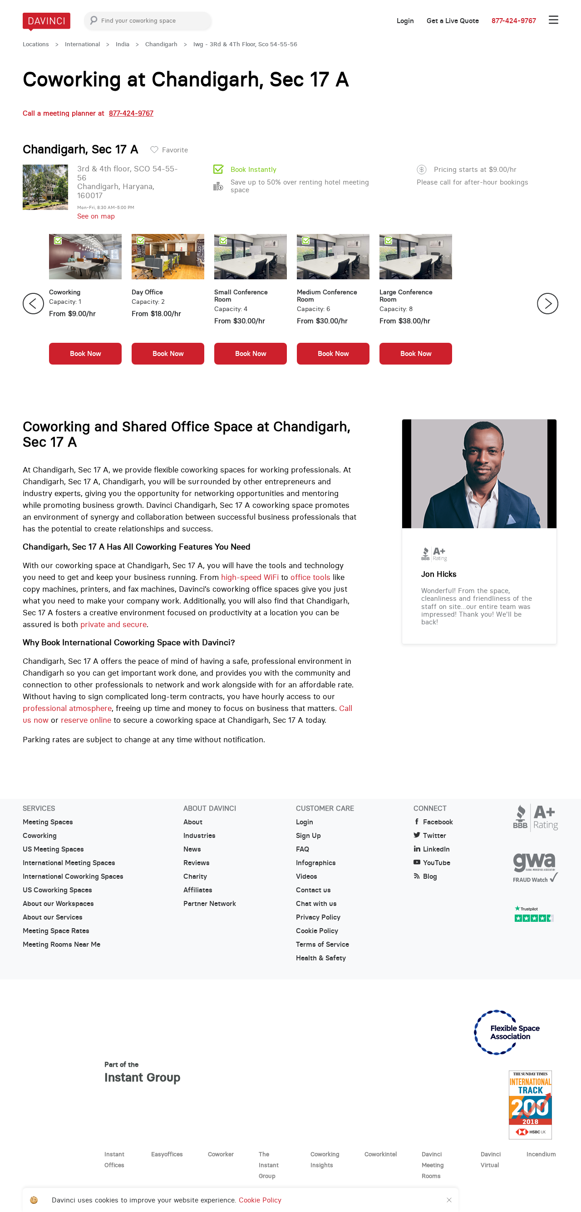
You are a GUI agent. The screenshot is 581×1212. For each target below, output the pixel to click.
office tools (310, 577)
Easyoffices (167, 1154)
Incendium (541, 1154)
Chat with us (316, 904)
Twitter (434, 836)
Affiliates (197, 890)
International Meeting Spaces (69, 863)
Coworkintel (380, 1154)
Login (405, 21)
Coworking (40, 836)
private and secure (113, 624)
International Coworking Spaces (73, 876)
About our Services (53, 917)
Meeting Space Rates (56, 931)
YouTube (436, 863)
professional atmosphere (67, 708)
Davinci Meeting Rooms (433, 1164)
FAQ (302, 849)
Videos (306, 876)
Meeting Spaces (48, 822)
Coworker (221, 1154)
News (192, 849)
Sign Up (308, 836)
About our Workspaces (58, 904)
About (192, 822)
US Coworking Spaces (57, 890)
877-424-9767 (514, 21)
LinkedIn (436, 849)
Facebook (438, 822)
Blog (430, 876)
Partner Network (209, 904)
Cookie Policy (317, 931)
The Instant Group (269, 1164)
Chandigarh (161, 44)
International (82, 44)
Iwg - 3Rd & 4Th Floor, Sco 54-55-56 (245, 44)
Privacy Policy (318, 917)
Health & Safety (321, 958)
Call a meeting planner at (88, 113)
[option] (85, 303)
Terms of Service (322, 944)
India (122, 44)
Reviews (196, 863)
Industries (199, 836)
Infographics (316, 863)
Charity (195, 876)
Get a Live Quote (453, 21)
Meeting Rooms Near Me (61, 944)
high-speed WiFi (250, 577)
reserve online (86, 720)
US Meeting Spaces (53, 849)
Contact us (313, 890)
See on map (96, 216)
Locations (36, 44)
